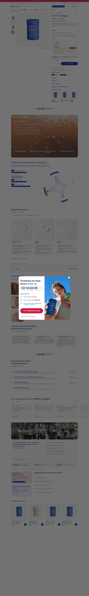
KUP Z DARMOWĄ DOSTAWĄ (31, 310)
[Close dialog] (69, 277)
